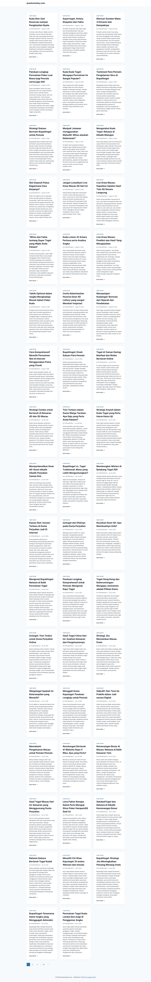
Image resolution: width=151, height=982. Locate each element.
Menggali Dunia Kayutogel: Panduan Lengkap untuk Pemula (75, 694)
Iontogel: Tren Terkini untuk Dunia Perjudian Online (41, 639)
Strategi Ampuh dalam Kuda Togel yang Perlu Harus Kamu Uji (108, 413)
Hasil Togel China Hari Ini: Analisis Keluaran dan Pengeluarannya (75, 639)
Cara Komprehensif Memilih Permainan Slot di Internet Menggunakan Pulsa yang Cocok (40, 359)
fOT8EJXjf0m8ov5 (35, 28)
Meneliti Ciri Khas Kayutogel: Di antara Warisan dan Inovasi (73, 861)
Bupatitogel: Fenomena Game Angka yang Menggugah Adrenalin (41, 916)
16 (43, 964)
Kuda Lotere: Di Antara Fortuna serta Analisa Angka (75, 240)
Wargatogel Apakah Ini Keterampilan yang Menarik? (41, 694)
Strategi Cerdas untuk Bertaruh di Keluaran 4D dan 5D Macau (41, 413)
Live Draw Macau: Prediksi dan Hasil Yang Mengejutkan (109, 240)
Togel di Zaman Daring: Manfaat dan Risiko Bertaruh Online (108, 355)
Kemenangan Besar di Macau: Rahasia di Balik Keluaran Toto (109, 749)
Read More (33, 57)
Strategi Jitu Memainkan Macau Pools (106, 639)
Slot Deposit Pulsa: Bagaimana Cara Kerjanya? (39, 186)
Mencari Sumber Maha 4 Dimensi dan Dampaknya (108, 22)
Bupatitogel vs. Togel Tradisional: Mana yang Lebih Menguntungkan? (75, 469)
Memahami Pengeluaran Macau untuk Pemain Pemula (40, 749)
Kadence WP (92, 977)
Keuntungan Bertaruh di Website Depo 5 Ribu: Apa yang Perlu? (74, 749)
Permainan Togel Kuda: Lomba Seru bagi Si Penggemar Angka (75, 916)
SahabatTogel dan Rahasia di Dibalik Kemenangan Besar (106, 805)
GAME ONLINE (32, 15)
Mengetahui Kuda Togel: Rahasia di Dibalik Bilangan (105, 131)
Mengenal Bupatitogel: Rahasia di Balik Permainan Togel (41, 582)
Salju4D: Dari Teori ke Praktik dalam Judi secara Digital (107, 694)
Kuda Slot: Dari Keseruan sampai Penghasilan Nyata (39, 22)
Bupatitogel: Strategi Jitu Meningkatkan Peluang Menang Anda (108, 861)
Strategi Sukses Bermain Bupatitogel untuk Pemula (40, 131)
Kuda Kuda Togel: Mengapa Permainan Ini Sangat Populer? (75, 75)
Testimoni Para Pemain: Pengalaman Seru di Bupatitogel (109, 75)
